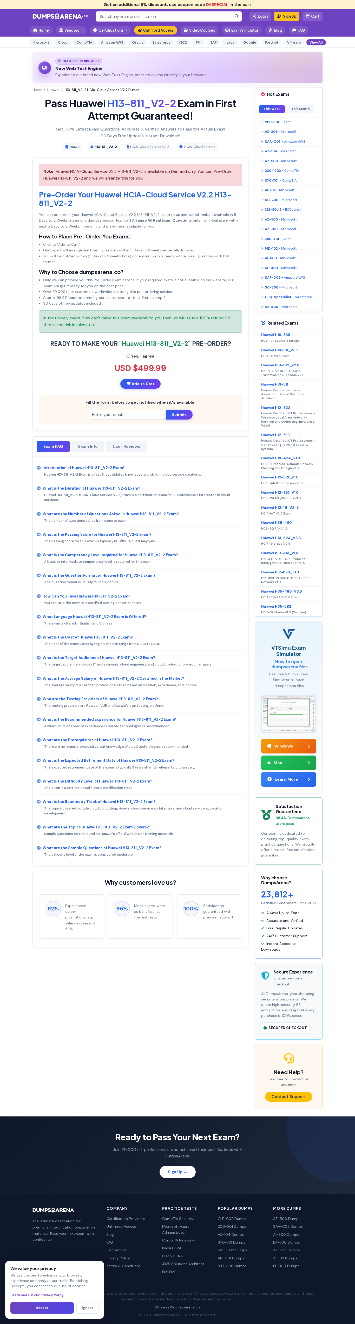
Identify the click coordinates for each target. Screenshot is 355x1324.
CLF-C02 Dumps (232, 1218)
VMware (294, 42)
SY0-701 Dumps (231, 1242)
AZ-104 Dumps (231, 1234)
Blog (278, 30)
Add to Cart (142, 383)
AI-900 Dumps (286, 1234)
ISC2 (183, 42)
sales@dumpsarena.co (180, 1307)
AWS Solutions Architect (183, 1263)
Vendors (71, 30)
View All (316, 42)
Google (249, 42)
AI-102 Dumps (285, 1258)
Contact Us (116, 1250)
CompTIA (84, 42)
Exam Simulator (244, 30)
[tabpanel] (140, 661)
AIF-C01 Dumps (231, 1258)
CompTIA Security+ (178, 1218)
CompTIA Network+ (178, 1240)
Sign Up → (177, 1172)
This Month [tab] (300, 109)
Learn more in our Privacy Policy (37, 1295)
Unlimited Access (158, 30)
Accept (42, 1308)
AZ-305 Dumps (286, 1250)
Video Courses (202, 30)
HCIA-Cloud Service (199, 147)
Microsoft (40, 42)
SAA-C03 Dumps (288, 1226)
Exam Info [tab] (88, 446)
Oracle (137, 42)
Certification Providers (126, 1218)
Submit (179, 414)
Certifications (110, 30)
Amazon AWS (112, 42)
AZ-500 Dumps (286, 1218)
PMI (198, 42)
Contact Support (289, 1096)
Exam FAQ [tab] (53, 446)
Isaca (230, 42)
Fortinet (271, 42)
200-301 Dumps (232, 1226)
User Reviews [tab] (126, 446)
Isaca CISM (171, 1248)
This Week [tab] (272, 109)
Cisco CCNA (172, 1256)
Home (43, 30)
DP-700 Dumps (286, 1242)
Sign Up (289, 16)
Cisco (63, 42)
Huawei (53, 90)
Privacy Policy (118, 1258)
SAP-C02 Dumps (232, 1250)
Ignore (87, 1308)
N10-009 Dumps (232, 1266)
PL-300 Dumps (286, 1266)
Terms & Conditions (124, 1266)
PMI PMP (169, 1272)
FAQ (301, 30)
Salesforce (161, 42)
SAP (213, 42)
